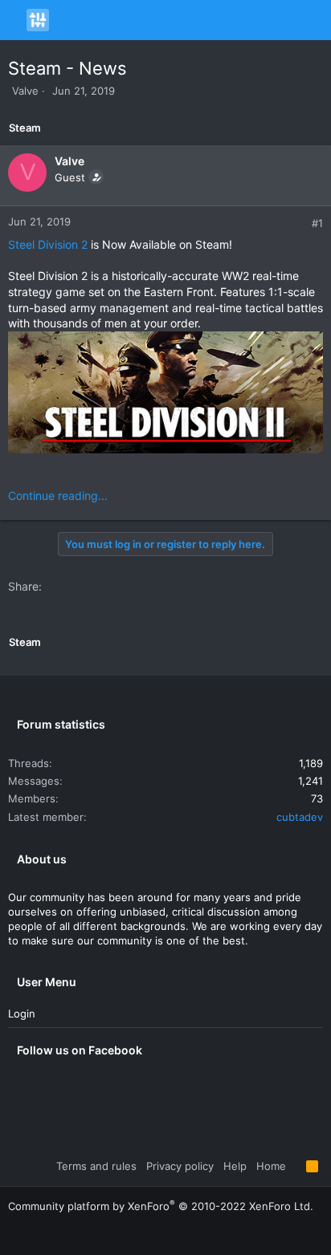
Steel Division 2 (48, 244)
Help (235, 1166)
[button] (15, 20)
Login (21, 1013)
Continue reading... (58, 495)
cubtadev (299, 816)
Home (271, 1166)
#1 (317, 223)
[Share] (300, 223)
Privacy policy (180, 1166)
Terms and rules (96, 1166)
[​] (165, 394)
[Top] (296, 1166)
